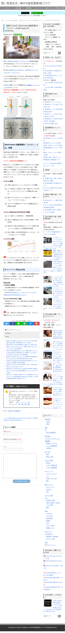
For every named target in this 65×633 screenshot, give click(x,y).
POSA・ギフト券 (51, 478)
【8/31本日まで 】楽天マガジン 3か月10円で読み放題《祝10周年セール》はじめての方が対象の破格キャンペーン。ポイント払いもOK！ (22, 370)
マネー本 (49, 513)
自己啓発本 (49, 518)
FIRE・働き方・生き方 (53, 502)
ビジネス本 (49, 516)
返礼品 (48, 463)
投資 (46, 542)
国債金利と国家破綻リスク (52, 159)
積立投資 (18, 8)
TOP (2, 20)
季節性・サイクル (51, 443)
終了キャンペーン (50, 545)
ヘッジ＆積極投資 (51, 446)
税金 (47, 454)
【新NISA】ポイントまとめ (52, 102)
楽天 (47, 492)
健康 (47, 507)
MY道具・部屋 (59, 8)
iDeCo (48, 421)
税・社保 (47, 452)
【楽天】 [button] (7, 336)
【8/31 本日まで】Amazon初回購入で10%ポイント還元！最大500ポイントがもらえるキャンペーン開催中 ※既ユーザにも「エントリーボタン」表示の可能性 (22, 346)
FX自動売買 (16, 411)
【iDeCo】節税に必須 (51, 123)
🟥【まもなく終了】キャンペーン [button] (13, 329)
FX (46, 430)
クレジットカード (51, 473)
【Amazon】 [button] (8, 333)
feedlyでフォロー (37, 13)
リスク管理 (49, 505)
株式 (46, 427)
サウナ (25, 402)
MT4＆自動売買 (18, 34)
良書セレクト (50, 528)
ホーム (8, 8)
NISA (47, 424)
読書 (17, 402)
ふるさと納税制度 (51, 467)
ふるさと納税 (49, 460)
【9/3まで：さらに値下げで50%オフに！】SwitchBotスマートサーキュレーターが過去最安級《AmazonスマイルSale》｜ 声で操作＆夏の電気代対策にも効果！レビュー (22, 376)
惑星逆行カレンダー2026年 (52, 143)
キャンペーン (50, 487)
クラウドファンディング (52, 438)
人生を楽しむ (49, 534)
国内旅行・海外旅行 (52, 536)
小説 (47, 523)
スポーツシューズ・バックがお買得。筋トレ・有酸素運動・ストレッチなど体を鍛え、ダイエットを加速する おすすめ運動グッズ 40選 (53, 380)
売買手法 (49, 448)
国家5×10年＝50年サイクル (52, 157)
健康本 (48, 520)
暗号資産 (28, 8)
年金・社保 (49, 456)
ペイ (47, 476)
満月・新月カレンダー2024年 (53, 145)
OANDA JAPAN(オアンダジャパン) (18, 61)
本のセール (48, 531)
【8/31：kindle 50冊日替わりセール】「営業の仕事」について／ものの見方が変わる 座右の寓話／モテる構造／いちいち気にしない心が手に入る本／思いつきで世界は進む (22, 352)
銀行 (47, 481)
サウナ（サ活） (51, 539)
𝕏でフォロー (25, 13)
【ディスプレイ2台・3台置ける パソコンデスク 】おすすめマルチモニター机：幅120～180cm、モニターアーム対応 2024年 (53, 304)
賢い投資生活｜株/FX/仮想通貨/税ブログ (26, 3)
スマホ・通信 (49, 495)
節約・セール (49, 8)
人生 (46, 498)
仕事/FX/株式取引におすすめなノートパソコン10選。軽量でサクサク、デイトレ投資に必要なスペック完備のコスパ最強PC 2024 (53, 267)
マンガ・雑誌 (50, 525)
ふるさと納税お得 (51, 465)
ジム (20, 402)
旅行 (29, 402)
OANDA (5, 85)
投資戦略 (47, 441)
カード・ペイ (39, 8)
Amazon (48, 489)
